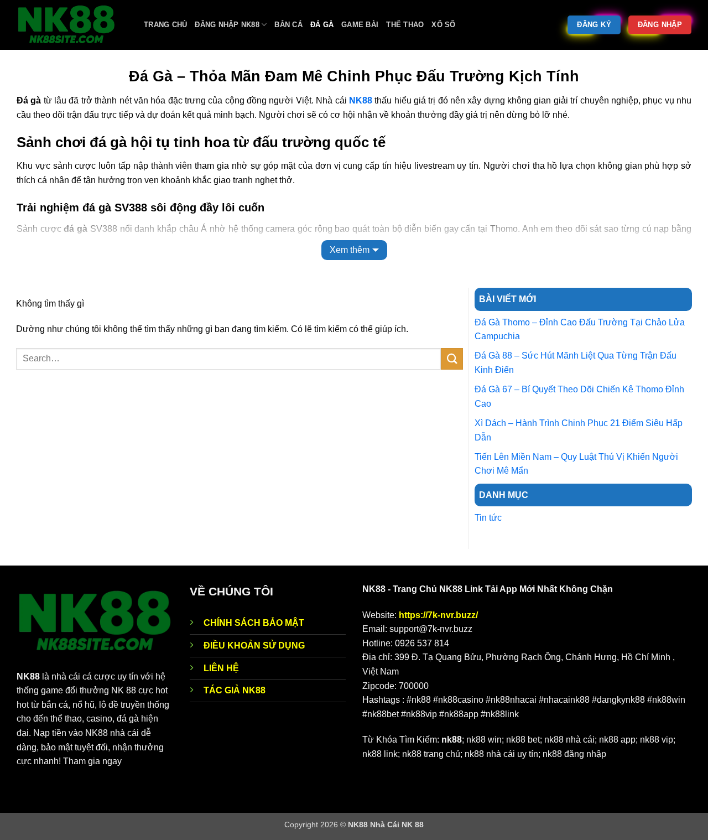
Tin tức (488, 517)
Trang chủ (165, 24)
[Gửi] (452, 359)
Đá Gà (322, 24)
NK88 (360, 100)
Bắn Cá (288, 24)
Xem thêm (349, 250)
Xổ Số (443, 24)
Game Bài (359, 24)
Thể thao (405, 24)
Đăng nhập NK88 (227, 24)
